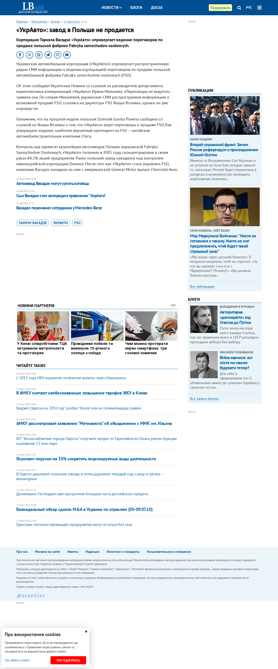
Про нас (22, 552)
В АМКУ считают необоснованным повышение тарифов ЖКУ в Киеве (81, 393)
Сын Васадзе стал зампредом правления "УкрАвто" (61, 195)
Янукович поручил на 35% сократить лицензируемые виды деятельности (86, 459)
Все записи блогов (204, 398)
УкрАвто (60, 222)
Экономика (39, 22)
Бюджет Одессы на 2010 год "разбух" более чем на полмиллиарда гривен (78, 408)
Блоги (136, 7)
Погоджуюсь (68, 660)
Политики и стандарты (123, 552)
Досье (157, 7)
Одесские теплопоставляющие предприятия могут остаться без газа (74, 524)
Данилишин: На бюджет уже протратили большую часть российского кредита (82, 493)
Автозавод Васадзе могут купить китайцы (52, 183)
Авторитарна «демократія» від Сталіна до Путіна (235, 317)
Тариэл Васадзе (33, 222)
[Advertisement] (97, 265)
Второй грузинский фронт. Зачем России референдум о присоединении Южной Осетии (224, 149)
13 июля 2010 (72, 22)
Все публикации (202, 286)
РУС (249, 7)
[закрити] (86, 631)
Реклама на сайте (47, 552)
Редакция (92, 552)
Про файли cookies (17, 660)
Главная (21, 22)
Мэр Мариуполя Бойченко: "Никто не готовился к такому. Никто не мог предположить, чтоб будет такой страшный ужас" (223, 243)
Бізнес (55, 22)
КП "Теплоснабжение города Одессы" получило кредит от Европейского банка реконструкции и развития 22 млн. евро (96, 441)
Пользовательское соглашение (169, 552)
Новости (110, 7)
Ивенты (72, 552)
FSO (77, 222)
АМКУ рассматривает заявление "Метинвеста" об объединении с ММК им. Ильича (94, 423)
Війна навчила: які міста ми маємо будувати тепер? (236, 362)
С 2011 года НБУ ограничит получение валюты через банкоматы (71, 377)
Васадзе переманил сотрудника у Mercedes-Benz (59, 208)
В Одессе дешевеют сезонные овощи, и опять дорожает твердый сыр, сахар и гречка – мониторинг (89, 476)
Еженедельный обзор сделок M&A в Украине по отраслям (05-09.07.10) (84, 509)
